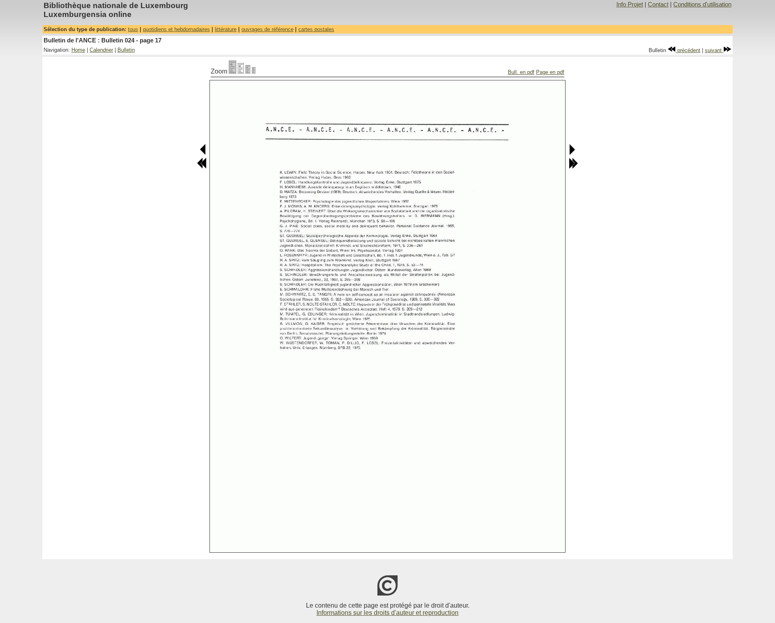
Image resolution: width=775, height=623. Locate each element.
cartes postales (316, 29)
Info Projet (629, 4)
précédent (688, 50)
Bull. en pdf (521, 72)
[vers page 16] (203, 153)
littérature (226, 29)
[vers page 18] (571, 153)
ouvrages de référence (267, 29)
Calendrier (101, 50)
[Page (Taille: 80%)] (241, 71)
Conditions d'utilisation (702, 4)
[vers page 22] (573, 167)
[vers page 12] (202, 167)
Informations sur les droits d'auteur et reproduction (387, 612)
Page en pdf (550, 72)
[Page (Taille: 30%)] (254, 71)
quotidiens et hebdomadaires (176, 29)
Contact (658, 4)
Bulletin (126, 50)
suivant (714, 50)
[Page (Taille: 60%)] (247, 71)
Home (78, 50)
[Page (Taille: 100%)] (232, 71)
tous (133, 29)
